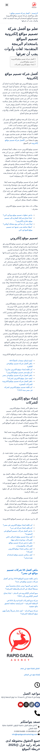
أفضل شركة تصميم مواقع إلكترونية (22, 59)
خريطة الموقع (31, 749)
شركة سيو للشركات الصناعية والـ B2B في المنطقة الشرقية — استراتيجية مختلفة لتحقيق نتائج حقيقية (21, 603)
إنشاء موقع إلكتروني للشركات (24, 64)
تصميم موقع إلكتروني (27, 62)
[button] (7, 5)
